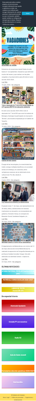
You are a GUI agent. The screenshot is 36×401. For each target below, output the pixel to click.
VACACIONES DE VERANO (9, 65)
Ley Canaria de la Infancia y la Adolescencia (15, 202)
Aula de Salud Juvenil (18, 355)
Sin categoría (16, 85)
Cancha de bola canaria (9, 160)
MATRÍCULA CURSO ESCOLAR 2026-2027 (18, 280)
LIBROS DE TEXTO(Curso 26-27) (18, 289)
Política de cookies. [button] (8, 24)
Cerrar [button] (27, 13)
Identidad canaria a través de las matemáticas (16, 242)
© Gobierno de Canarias (18, 395)
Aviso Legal (6, 397)
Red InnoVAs (18, 382)
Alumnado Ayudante (18, 306)
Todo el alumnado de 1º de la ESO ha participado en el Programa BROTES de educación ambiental (17, 106)
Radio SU (18, 338)
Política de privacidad (17, 397)
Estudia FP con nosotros (18, 322)
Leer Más (4, 82)
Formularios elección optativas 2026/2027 (18, 371)
